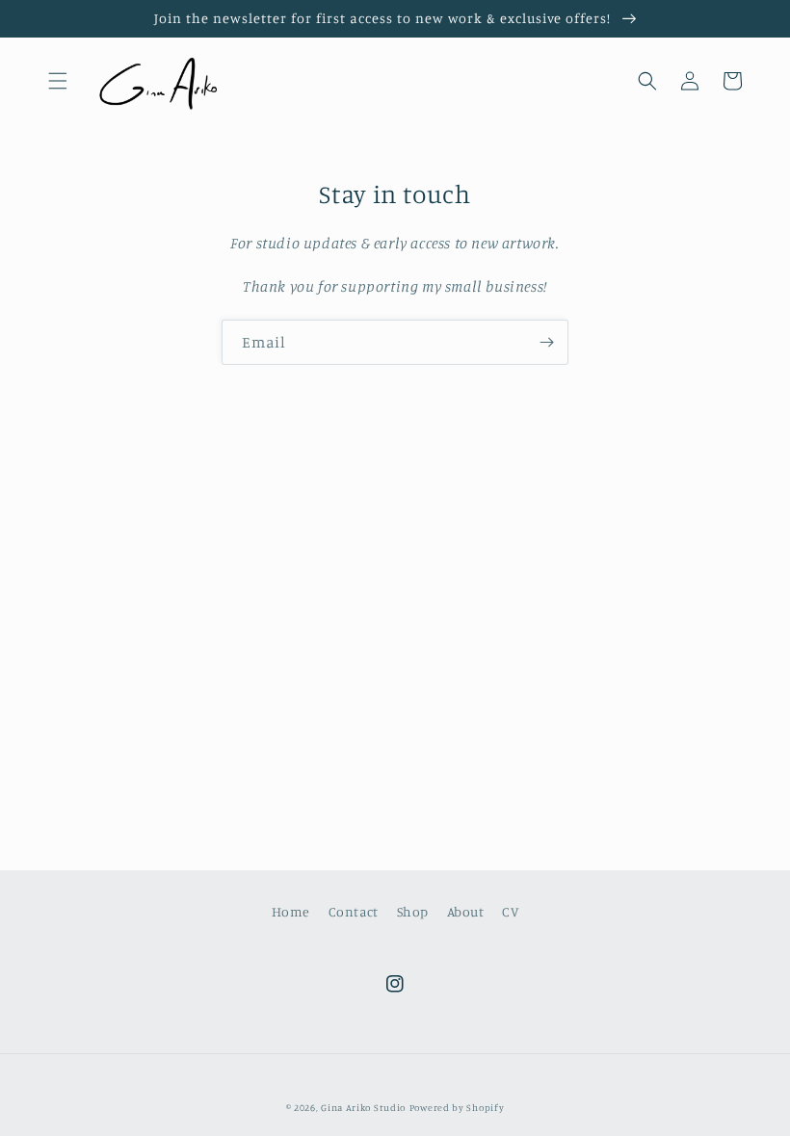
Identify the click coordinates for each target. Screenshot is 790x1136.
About (466, 911)
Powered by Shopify (457, 1107)
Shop (413, 911)
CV (510, 911)
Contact (354, 911)
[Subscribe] (546, 342)
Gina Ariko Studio (363, 1107)
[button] (58, 81)
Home (291, 911)
